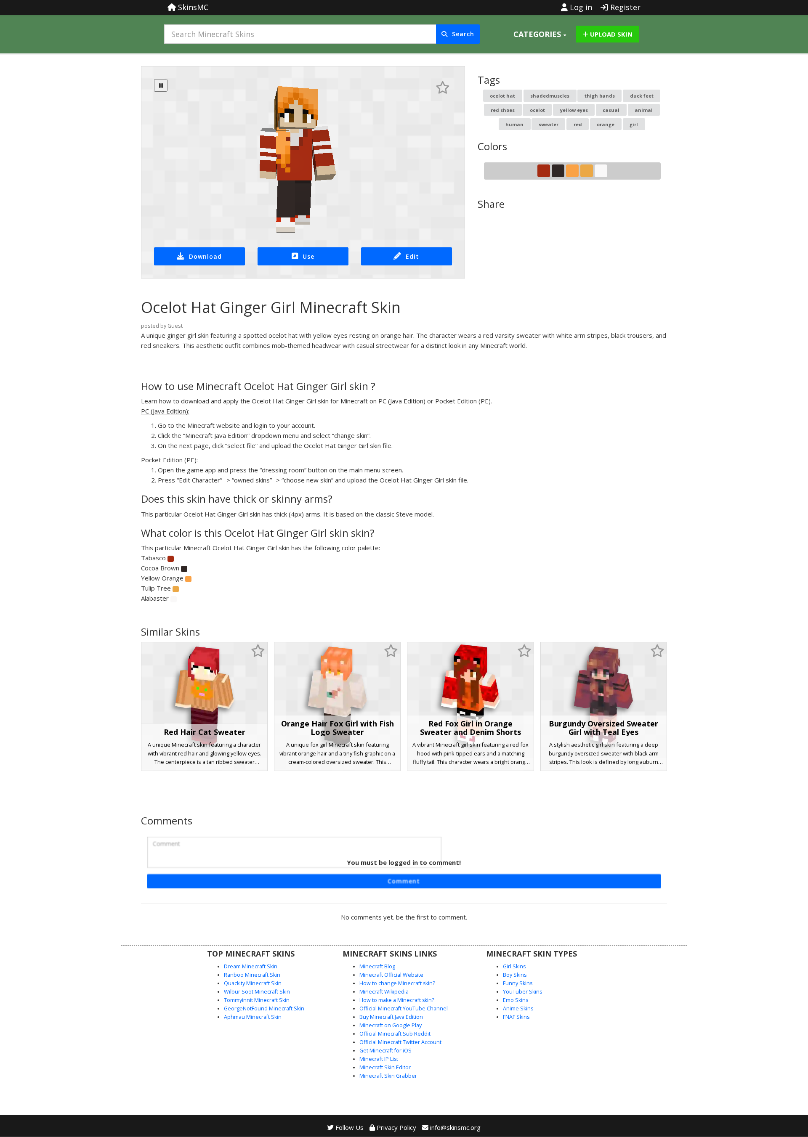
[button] (539, 34)
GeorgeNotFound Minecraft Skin (264, 1008)
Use (308, 256)
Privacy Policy (395, 1127)
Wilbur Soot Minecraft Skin (257, 991)
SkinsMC (192, 7)
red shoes (503, 110)
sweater (548, 124)
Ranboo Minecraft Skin (252, 974)
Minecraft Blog (377, 966)
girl (634, 124)
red (578, 124)
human (514, 124)
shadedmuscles (549, 96)
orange (605, 124)
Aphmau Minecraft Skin (253, 1016)
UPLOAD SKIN (610, 34)
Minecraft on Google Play (390, 1025)
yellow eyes (574, 110)
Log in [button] (580, 7)
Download (205, 256)
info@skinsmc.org (455, 1127)
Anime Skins (518, 1008)
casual (611, 110)
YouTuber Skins (522, 991)
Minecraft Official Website (391, 974)
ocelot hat (502, 96)
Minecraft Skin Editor (385, 1067)
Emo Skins (515, 1000)
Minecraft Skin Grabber (388, 1075)
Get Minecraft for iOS (385, 1050)
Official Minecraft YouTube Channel (403, 1008)
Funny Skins (517, 983)
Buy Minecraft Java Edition (391, 1016)
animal (644, 110)
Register (624, 7)
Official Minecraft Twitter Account (400, 1042)
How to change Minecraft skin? (397, 983)
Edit (412, 256)
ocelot (537, 110)
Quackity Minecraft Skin (253, 983)
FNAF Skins (516, 1016)
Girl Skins (514, 966)
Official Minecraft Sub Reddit (395, 1033)
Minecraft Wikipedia (384, 991)
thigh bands (600, 96)
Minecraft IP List (378, 1059)
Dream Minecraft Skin (250, 966)
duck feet (642, 96)
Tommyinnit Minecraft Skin (257, 1000)
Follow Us (349, 1127)
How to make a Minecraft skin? (396, 1000)
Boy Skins (514, 974)
